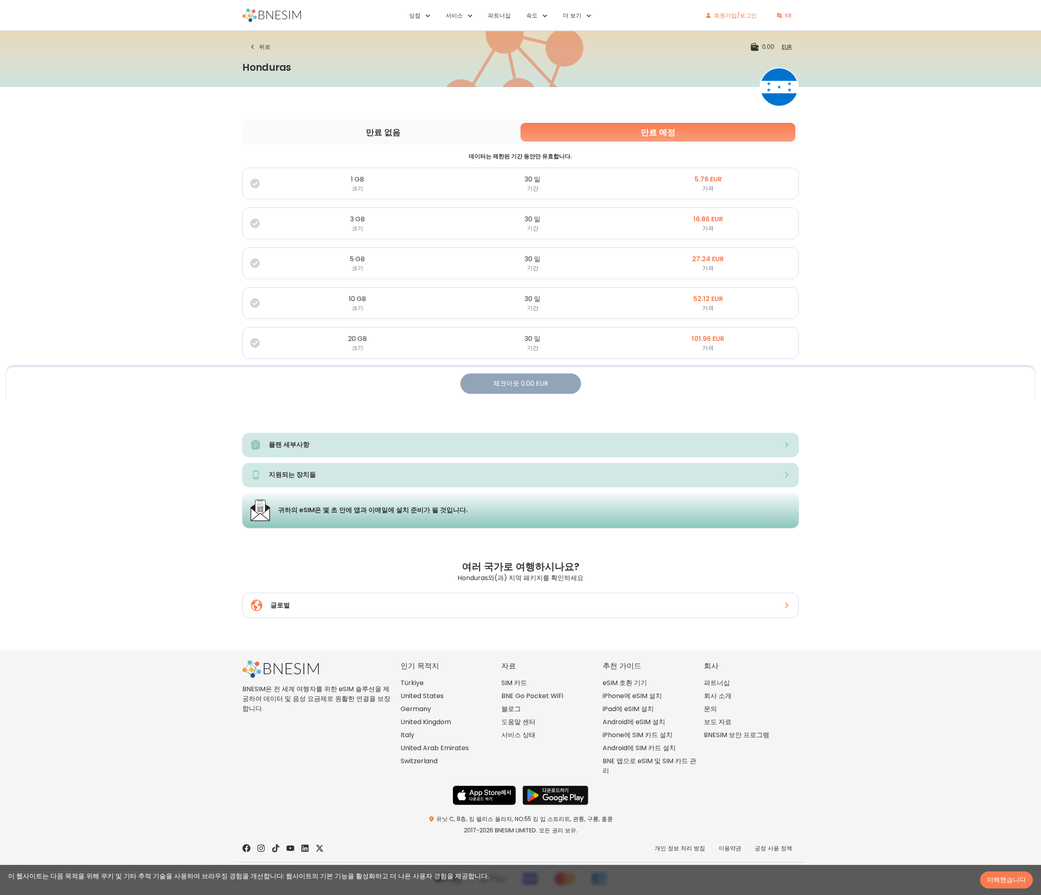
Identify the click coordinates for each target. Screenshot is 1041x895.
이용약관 (730, 848)
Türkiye (412, 683)
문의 (710, 709)
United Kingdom (426, 722)
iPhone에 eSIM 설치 (632, 696)
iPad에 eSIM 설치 (628, 709)
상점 (414, 15)
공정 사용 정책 (773, 848)
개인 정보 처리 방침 (680, 848)
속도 (532, 15)
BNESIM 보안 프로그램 (736, 735)
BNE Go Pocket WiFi (532, 696)
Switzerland (419, 761)
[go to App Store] (484, 795)
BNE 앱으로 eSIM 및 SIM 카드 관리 (649, 765)
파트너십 (499, 15)
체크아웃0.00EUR (520, 383)
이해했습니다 (1006, 879)
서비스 (454, 15)
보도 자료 (718, 722)
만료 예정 (658, 132)
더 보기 (572, 15)
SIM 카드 (514, 683)
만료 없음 (383, 132)
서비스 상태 (518, 735)
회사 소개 (718, 696)
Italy (407, 735)
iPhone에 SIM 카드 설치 (638, 735)
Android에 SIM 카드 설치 (639, 748)
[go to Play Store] (555, 795)
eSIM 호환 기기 (625, 683)
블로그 (511, 709)
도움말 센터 (518, 722)
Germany (416, 709)
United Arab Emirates (435, 748)
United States (422, 696)
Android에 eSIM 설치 (634, 722)
